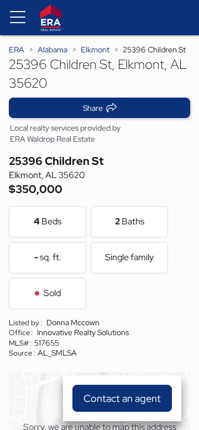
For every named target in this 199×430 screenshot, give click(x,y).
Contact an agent (122, 398)
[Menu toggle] (18, 17)
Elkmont (95, 50)
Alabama (52, 50)
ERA (16, 50)
